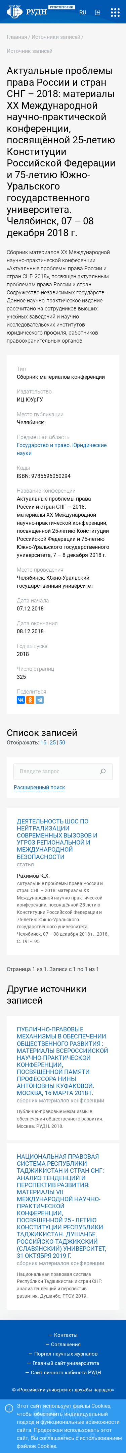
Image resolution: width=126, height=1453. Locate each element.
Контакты (66, 1335)
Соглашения (66, 1344)
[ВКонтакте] (21, 700)
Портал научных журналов (66, 1354)
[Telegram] (40, 700)
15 (43, 742)
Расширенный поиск (39, 787)
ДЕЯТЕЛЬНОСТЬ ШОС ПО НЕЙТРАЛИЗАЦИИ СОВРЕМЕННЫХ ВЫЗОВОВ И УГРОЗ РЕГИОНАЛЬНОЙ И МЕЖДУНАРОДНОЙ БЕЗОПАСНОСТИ (57, 839)
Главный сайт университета (66, 1363)
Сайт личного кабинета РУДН (66, 1373)
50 (62, 742)
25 (53, 742)
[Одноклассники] (30, 700)
